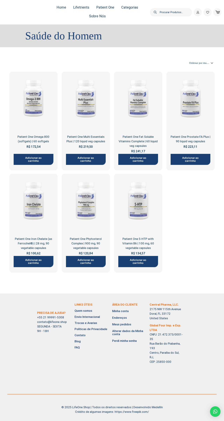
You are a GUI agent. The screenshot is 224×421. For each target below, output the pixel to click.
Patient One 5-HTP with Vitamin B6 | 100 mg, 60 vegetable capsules (138, 243)
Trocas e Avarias (86, 323)
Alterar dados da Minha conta (127, 332)
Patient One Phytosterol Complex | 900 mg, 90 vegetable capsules (86, 243)
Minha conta (120, 311)
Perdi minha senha (124, 340)
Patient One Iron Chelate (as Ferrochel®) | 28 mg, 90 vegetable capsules (33, 243)
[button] (215, 411)
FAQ (77, 347)
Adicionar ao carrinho (33, 159)
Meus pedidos (121, 324)
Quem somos (83, 310)
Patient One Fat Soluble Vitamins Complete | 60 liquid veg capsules (138, 141)
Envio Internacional (87, 317)
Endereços (119, 317)
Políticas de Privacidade (91, 329)
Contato (80, 335)
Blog (78, 341)
